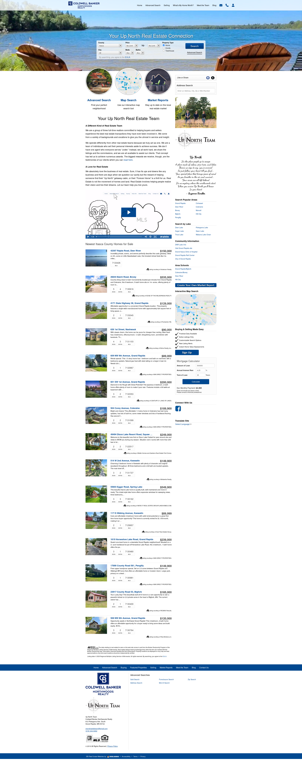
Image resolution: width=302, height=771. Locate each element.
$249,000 (166, 434)
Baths (138, 50)
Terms (135, 756)
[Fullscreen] (155, 237)
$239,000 (166, 539)
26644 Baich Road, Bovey (123, 277)
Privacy (143, 756)
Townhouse (169, 51)
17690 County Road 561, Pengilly (127, 565)
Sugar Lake (179, 231)
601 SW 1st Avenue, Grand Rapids (128, 382)
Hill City (198, 214)
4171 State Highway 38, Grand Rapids (129, 303)
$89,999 (167, 513)
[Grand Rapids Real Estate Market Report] (195, 285)
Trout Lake (179, 234)
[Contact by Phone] (227, 5)
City (99, 50)
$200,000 (166, 382)
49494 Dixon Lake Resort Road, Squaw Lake (132, 434)
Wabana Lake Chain (203, 234)
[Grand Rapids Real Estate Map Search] (195, 309)
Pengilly (178, 217)
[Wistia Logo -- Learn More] (164, 237)
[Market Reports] (158, 80)
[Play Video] (88, 237)
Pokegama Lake (202, 227)
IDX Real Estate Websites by (96, 756)
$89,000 (167, 355)
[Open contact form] (220, 5)
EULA (127, 57)
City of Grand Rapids (183, 259)
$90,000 (167, 329)
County (101, 42)
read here (128, 159)
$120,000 (166, 618)
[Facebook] (178, 408)
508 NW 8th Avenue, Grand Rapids (128, 618)
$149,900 (166, 460)
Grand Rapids (180, 203)
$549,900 (166, 487)
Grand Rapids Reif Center (185, 255)
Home (167, 45)
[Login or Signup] (233, 5)
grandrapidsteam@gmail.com (97, 728)
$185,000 (166, 592)
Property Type (168, 42)
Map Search (128, 100)
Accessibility (126, 756)
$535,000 (166, 277)
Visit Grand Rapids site (183, 248)
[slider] (119, 237)
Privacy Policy (112, 746)
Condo (167, 48)
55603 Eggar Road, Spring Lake (126, 487)
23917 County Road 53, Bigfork (126, 592)
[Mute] (145, 237)
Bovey (177, 210)
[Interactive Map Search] (128, 80)
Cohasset (199, 203)
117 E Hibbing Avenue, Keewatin (127, 513)
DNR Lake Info (180, 244)
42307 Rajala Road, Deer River (126, 250)
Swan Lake (200, 231)
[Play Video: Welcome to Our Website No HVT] (128, 212)
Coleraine (199, 207)
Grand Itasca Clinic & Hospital (186, 251)
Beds (128, 50)
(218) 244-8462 (91, 731)
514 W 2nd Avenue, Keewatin (125, 460)
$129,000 (166, 303)
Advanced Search (194, 52)
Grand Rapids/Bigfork (183, 269)
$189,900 (166, 408)
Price (128, 42)
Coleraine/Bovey (181, 272)
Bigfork (177, 214)
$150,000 (166, 250)
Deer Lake (179, 227)
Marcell (198, 210)
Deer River (179, 207)
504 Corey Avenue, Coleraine (125, 408)
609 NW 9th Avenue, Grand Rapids (128, 355)
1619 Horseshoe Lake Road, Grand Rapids (132, 539)
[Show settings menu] (150, 237)
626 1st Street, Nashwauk (123, 329)
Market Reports (158, 100)
